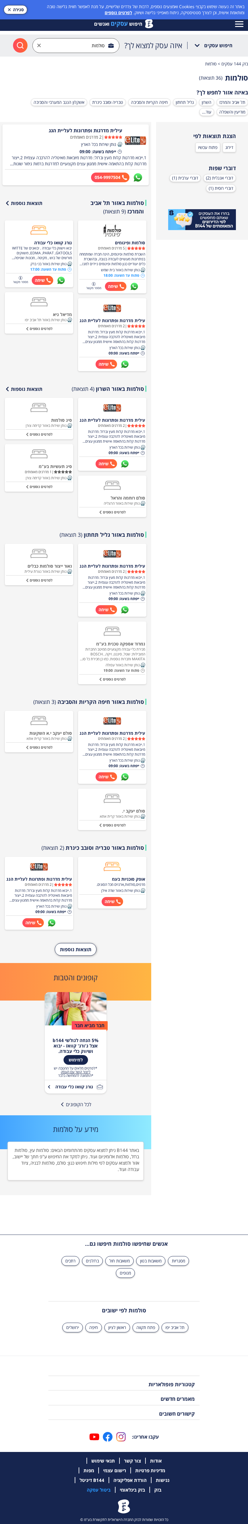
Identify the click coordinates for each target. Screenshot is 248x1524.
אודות (156, 1461)
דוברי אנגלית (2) (219, 178)
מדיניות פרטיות (150, 1470)
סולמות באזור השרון (108, 388)
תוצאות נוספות (26, 203)
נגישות (162, 1480)
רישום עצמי (114, 1470)
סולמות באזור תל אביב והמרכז (117, 207)
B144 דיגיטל (92, 1480)
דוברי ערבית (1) (185, 178)
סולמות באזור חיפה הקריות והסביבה (88, 701)
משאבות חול (119, 1261)
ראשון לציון (117, 1327)
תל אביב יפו (174, 1327)
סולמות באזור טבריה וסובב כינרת (92, 847)
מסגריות (178, 1261)
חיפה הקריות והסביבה (149, 102)
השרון (206, 102)
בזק (158, 1490)
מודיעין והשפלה (232, 112)
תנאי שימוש (103, 1461)
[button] (119, 144)
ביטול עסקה (99, 1490)
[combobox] (75, 45)
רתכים (70, 1261)
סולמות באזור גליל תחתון (102, 534)
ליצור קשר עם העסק (75, 1072)
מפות (88, 1470)
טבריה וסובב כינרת (107, 102)
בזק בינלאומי (132, 1490)
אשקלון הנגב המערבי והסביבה (59, 102)
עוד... (206, 112)
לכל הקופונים (78, 1104)
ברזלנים (92, 1261)
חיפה (93, 1327)
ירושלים (72, 1327)
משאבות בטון (151, 1261)
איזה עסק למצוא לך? (153, 45)
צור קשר (132, 1461)
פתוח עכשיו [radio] (207, 147)
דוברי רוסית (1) (221, 188)
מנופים (125, 1273)
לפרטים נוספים (118, 12)
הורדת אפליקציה (130, 1480)
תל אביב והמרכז (232, 102)
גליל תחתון (185, 102)
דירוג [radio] (229, 147)
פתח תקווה (145, 1327)
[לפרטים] (202, 219)
